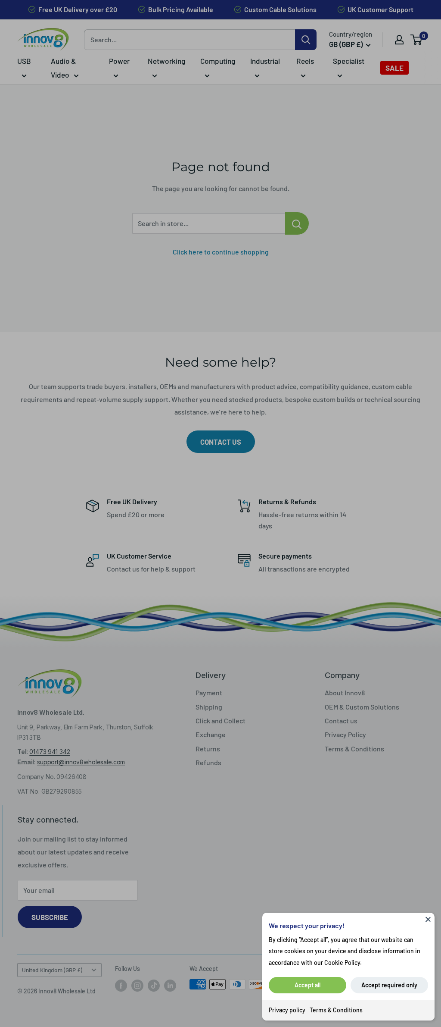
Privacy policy (287, 1010)
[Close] (428, 919)
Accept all (307, 985)
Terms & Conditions (336, 1010)
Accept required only (389, 985)
